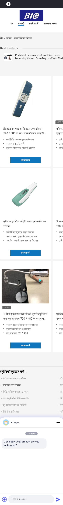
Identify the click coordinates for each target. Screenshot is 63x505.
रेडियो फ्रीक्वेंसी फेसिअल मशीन (16, 398)
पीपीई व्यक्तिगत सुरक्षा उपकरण (16, 391)
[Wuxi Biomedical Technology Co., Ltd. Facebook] (8, 4)
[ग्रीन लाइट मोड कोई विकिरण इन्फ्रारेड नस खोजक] (25, 193)
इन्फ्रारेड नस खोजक (11, 385)
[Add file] (4, 499)
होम (1, 38)
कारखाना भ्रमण (50, 23)
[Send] (58, 499)
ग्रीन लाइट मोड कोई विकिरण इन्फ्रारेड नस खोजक (24, 224)
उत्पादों (21, 23)
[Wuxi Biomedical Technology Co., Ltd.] (31, 15)
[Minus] (58, 422)
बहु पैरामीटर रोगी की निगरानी (14, 405)
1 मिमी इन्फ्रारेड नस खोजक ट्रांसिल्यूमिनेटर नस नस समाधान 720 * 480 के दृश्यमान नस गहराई (25, 316)
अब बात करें (25, 160)
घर (11, 23)
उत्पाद (9, 38)
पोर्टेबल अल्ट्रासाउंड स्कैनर (14, 378)
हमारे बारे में (33, 23)
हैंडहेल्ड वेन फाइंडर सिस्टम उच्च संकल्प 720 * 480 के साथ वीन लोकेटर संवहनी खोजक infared (23, 131)
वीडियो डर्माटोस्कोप (11, 411)
